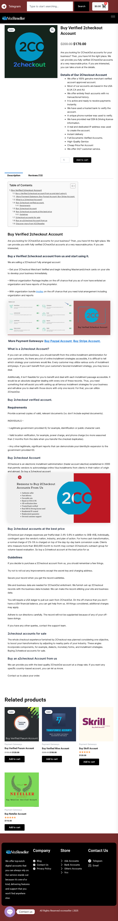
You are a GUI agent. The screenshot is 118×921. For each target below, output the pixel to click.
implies (39, 291)
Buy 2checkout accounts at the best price (34, 212)
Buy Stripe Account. (86, 341)
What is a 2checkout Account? (29, 200)
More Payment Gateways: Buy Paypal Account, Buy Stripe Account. (45, 196)
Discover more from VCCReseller (30, 224)
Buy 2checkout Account (26, 208)
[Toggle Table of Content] (71, 186)
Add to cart (82, 160)
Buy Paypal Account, (58, 341)
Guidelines (24, 214)
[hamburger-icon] (113, 16)
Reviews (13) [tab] (35, 175)
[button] (52, 30)
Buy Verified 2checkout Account (26, 190)
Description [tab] (13, 175)
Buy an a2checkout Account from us (31, 220)
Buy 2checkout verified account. (30, 203)
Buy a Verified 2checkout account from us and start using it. (41, 193)
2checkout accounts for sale (28, 217)
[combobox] (50, 6)
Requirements (25, 206)
